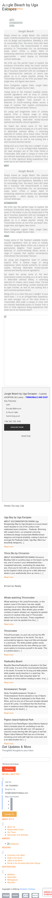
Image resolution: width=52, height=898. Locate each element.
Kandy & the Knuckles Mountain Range (23, 863)
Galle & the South (14, 857)
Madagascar (12, 879)
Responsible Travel (15, 829)
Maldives (11, 874)
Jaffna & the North (15, 860)
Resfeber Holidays (27, 889)
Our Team (11, 832)
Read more (8, 546)
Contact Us (9, 814)
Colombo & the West (16, 855)
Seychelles (11, 877)
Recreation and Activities (17, 834)
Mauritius (11, 882)
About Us (11, 826)
